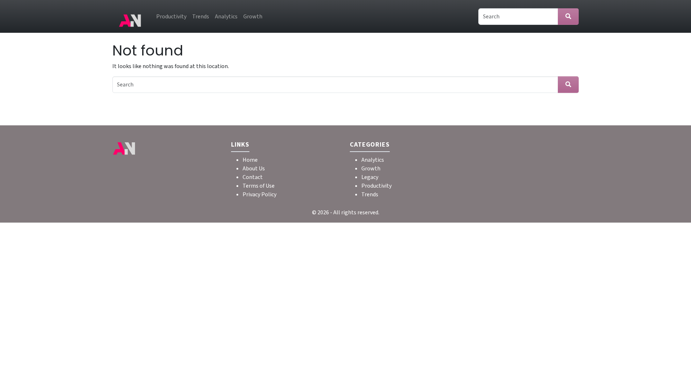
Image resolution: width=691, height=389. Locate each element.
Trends (200, 17)
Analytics (226, 17)
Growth (252, 17)
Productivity (171, 17)
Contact (253, 177)
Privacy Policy (259, 194)
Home (250, 160)
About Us (254, 169)
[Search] (568, 16)
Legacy (369, 177)
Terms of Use (259, 186)
